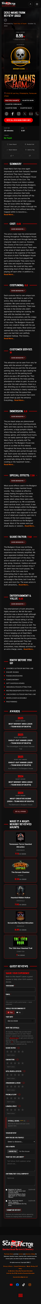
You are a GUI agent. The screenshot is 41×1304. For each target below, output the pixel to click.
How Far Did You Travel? (15, 1137)
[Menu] (37, 4)
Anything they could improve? (17, 1174)
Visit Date (10, 1017)
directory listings (30, 1254)
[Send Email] (30, 113)
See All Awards (20, 811)
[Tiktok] (23, 1284)
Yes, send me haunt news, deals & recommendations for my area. (21, 1203)
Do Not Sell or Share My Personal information (20, 1271)
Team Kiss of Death (20, 23)
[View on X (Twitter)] (24, 113)
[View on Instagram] (18, 113)
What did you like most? (15, 1157)
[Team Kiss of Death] (5, 20)
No (20, 1012)
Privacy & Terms (7, 1266)
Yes (11, 1012)
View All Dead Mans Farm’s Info (18, 120)
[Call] (37, 113)
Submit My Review (14, 1210)
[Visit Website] (6, 113)
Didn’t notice (11, 1055)
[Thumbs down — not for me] (30, 155)
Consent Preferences (19, 1266)
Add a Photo (10, 1147)
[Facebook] (17, 1284)
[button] (20, 1295)
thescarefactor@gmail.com (20, 1277)
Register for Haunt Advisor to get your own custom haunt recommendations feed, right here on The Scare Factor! (21, 1193)
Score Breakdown (18, 229)
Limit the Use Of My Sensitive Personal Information (20, 1273)
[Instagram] (30, 1284)
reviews (21, 1254)
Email (8, 994)
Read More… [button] (9, 214)
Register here (14, 1038)
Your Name (10, 986)
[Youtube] (11, 1284)
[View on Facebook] (12, 113)
